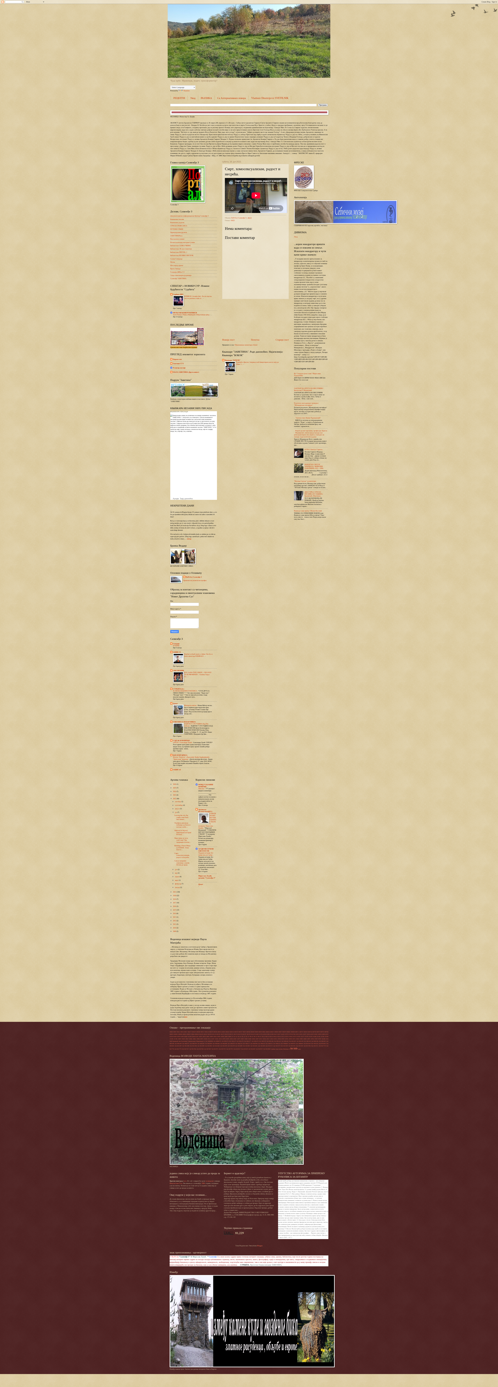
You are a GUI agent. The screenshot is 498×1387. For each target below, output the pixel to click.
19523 (275, 1039)
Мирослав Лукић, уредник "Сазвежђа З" (206, 877)
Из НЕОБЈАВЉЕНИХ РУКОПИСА (185, 691)
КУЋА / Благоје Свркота (313, 449)
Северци (176, 643)
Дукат (175, 703)
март (177, 880)
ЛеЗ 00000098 (209, 1041)
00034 (223, 1032)
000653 (272, 1032)
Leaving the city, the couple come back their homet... (181, 817)
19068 (198, 1039)
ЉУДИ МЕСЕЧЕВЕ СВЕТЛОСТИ (206, 850)
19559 (290, 1039)
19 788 (253, 1036)
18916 (215, 1036)
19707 (319, 1039)
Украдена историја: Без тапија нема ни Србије (205, 854)
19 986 (175, 1039)
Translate (187, 90)
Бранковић (175, 1041)
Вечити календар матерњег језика (182, 242)
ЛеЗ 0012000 (201, 1046)
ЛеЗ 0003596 (254, 1043)
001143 (214, 1034)
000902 (176, 1034)
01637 (279, 1034)
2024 (175, 791)
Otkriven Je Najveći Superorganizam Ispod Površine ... (182, 832)
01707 (286, 1034)
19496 (253, 1039)
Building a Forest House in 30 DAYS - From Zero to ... (182, 847)
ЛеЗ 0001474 (225, 1041)
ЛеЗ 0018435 (244, 1049)
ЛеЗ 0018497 (251, 1049)
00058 (260, 1032)
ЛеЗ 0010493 (322, 1043)
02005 (185, 1036)
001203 (218, 1034)
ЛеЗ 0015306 (307, 1046)
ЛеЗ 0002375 (185, 1043)
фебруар (178, 883)
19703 (316, 1039)
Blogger (259, 1245)
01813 (297, 1034)
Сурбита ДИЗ (178, 294)
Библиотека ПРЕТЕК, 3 (178, 252)
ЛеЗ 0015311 (314, 1046)
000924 (184, 1034)
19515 (260, 1039)
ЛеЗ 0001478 (255, 1041)
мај (176, 873)
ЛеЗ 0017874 (229, 1049)
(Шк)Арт (201, 788)
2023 (175, 795)
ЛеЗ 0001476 (240, 1041)
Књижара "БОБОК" (232, 360)
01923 (326, 1034)
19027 (187, 1039)
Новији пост (228, 339)
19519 (271, 1039)
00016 (182, 1032)
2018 (175, 899)
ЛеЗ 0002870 (231, 1043)
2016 (175, 906)
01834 (308, 1034)
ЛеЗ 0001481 (277, 1041)
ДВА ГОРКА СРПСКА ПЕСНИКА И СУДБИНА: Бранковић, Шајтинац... (314, 494)
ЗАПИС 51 (177, 652)
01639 (282, 1034)
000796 (326, 1032)
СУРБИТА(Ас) (178, 689)
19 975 (294, 1036)
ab (289, 1049)
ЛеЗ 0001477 (247, 1041)
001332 (227, 1034)
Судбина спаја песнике (277, 1049)
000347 (240, 1032)
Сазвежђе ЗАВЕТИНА (178, 278)
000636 (268, 1032)
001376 (236, 1034)
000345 (236, 1032)
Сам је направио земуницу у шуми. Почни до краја (182, 863)
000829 (172, 1034)
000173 (190, 1032)
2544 (327, 1039)
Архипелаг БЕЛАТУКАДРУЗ (205, 810)
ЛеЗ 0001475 (232, 1041)
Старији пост (282, 339)
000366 (248, 1032)
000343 (228, 1032)
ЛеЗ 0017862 (192, 1049)
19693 (301, 1039)
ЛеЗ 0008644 (299, 1043)
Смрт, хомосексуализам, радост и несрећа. (181, 855)
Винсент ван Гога (176, 1183)
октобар (178, 801)
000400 (253, 1032)
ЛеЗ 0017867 (207, 1049)
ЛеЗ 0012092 (261, 1046)
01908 (323, 1034)
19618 (297, 1039)
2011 (175, 924)
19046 (190, 1039)
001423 (253, 1034)
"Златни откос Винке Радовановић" (308, 418)
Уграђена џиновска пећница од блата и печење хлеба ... (182, 825)
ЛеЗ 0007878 (292, 1043)
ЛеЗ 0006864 (284, 1043)
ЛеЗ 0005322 (269, 1043)
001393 (249, 1034)
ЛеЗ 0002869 (223, 1043)
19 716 (233, 1036)
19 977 (302, 1036)
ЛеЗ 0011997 (178, 1046)
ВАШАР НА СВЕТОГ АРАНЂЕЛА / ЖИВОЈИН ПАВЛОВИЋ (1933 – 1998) (314, 466)
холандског (210, 1181)
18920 (218, 1036)
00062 (263, 1032)
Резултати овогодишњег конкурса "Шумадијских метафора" (306, 404)
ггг (204, 1041)
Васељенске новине (177, 239)
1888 (203, 1183)
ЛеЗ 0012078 (223, 1046)
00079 (318, 1032)
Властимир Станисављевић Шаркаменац (192, 1041)
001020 (201, 1034)
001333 (231, 1034)
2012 (175, 920)
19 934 (286, 1036)
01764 (293, 1034)
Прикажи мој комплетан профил (194, 580)
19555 (282, 1039)
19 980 (314, 1036)
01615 (275, 1034)
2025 (175, 788)
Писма (172, 262)
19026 (183, 1039)
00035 (244, 1032)
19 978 (306, 1036)
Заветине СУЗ (178, 363)
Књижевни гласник (177, 219)
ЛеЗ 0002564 (201, 1043)
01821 (233, 220)
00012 (178, 1032)
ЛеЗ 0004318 (261, 1043)
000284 (215, 1032)
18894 (211, 1036)
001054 (210, 1034)
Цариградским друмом (178, 232)
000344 (232, 1032)
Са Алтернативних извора (231, 98)
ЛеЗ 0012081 (246, 1046)
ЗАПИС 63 (177, 769)
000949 (197, 1034)
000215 (203, 1032)
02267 (196, 1036)
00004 (171, 1032)
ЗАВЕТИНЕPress (176, 235)
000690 (293, 1032)
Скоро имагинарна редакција (180, 275)
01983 (178, 1036)
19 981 (318, 1036)
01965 (175, 1036)
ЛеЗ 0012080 (238, 1046)
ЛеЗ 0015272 (269, 1046)
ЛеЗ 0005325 (276, 1043)
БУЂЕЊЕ (176, 646)
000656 (276, 1032)
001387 (244, 1034)
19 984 (326, 1036)
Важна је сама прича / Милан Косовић (308, 511)
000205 (194, 1032)
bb (291, 1048)
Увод (192, 98)
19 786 (249, 1036)
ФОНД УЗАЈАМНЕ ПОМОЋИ (205, 785)
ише (185, 1017)
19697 (308, 1039)
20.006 (323, 1039)
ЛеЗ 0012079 (231, 1046)
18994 (229, 1036)
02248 (189, 1036)
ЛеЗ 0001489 (178, 1043)
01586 (268, 1034)
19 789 (258, 1036)
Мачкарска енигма (190, 705)
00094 (193, 1034)
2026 (175, 784)
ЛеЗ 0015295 (299, 1046)
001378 (240, 1034)
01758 (290, 1034)
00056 (256, 1032)
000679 (284, 1032)
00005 (175, 1032)
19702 (312, 1039)
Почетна (255, 339)
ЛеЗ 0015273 (276, 1046)
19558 (286, 1039)
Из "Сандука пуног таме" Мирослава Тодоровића (307, 374)
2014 (175, 913)
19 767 (245, 1036)
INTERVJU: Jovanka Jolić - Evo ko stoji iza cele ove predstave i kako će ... (198, 297)
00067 (280, 1032)
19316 (220, 1039)
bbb (296, 1048)
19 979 (310, 1036)
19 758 (241, 1036)
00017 (185, 1032)
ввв (180, 1041)
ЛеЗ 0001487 (322, 1041)
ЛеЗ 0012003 (216, 1046)
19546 (279, 1039)
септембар (179, 805)
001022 (206, 1034)
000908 (180, 1034)
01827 (304, 1034)
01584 (264, 1034)
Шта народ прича (176, 265)
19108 (205, 1039)
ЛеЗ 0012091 (254, 1046)
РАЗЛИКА (206, 98)
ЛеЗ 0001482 (284, 1041)
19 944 (290, 1036)
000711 (297, 1032)
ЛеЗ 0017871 (215, 1049)
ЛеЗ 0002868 (216, 1043)
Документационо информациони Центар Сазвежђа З (189, 216)
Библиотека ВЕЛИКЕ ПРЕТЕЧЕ (181, 255)
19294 (216, 1039)
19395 (227, 1039)
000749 (314, 1032)
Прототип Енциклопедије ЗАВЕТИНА (266, 1265)
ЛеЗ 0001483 (292, 1041)
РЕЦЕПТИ (179, 98)
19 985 (171, 1039)
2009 (175, 931)
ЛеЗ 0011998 (185, 1046)
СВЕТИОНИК (178, 670)
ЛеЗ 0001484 (299, 1041)
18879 (204, 1036)
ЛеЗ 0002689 (208, 1043)
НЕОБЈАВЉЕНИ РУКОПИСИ (185, 312)
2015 (175, 910)
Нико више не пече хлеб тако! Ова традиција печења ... (182, 840)
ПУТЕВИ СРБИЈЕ (176, 229)
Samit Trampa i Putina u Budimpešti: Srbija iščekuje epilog (191, 315)
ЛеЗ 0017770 (178, 1049)
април (177, 876)
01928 (171, 1036)
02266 (193, 1036)
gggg (299, 1049)
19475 (238, 1039)
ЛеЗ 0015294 (292, 1046)
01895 (319, 1034)
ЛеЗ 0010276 (314, 1043)
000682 (288, 1032)
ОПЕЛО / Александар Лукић (182, 742)
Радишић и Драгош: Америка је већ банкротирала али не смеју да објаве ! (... (257, 363)
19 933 (282, 1036)
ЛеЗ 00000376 (217, 1041)
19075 (201, 1039)
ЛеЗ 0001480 (270, 1041)
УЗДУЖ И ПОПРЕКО (181, 740)
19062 (194, 1039)
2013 (175, 917)
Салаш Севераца (176, 259)
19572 (293, 1039)
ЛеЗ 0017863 (200, 1049)
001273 (223, 1034)
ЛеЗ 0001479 (262, 1041)
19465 (234, 1039)
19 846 (274, 1036)
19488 (246, 1039)
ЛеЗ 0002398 (193, 1043)
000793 (322, 1032)
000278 (211, 1032)
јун (176, 869)
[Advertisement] (255, 318)
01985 (182, 1036)
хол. (185, 1181)
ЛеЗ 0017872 (222, 1049)
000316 (220, 1032)
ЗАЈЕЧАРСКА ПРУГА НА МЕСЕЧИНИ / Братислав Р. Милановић (308, 389)
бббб (171, 1041)
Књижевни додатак (177, 222)
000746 (310, 1032)
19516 (264, 1039)
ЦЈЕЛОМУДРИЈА (180, 755)
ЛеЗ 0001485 (307, 1041)
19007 (179, 1039)
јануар (177, 887)
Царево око (177, 359)
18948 (222, 1036)
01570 (260, 1034)
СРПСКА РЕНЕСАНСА (178, 226)
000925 (189, 1034)
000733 (301, 1032)
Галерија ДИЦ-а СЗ (177, 272)
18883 (207, 1036)
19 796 (262, 1036)
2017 (175, 902)
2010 (175, 928)
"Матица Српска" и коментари (305, 481)
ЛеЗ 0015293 (284, 1046)
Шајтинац (285, 1049)
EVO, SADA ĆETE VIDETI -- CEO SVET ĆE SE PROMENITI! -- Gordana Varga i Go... (197, 674)
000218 (207, 1032)
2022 (175, 798)
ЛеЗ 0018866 (266, 1049)
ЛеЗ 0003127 (246, 1043)
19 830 (270, 1036)
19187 (212, 1039)
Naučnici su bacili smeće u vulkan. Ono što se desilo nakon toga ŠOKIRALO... (198, 655)
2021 (175, 892)
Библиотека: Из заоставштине (181, 249)
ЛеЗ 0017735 (322, 1046)
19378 (223, 1039)
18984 (226, 1036)
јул (176, 812)
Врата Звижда (175, 268)
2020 (175, 895)
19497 (257, 1039)
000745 (306, 1032)
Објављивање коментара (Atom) (246, 345)
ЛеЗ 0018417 (237, 1049)
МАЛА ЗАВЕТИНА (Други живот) (186, 372)
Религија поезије (179, 368)
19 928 (278, 1036)
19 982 (322, 1036)
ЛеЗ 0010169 (307, 1043)
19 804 (266, 1036)
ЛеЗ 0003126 (238, 1043)
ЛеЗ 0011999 (193, 1046)
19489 (249, 1039)
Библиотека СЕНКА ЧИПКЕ (180, 245)
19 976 (298, 1036)
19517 (268, 1039)
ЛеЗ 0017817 (185, 1049)
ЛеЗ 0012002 (208, 1046)
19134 (209, 1039)
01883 (315, 1034)
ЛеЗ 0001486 (314, 1041)
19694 (305, 1039)
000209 (198, 1032)
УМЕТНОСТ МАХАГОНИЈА (184, 722)
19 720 (237, 1036)
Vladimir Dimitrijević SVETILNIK (269, 98)
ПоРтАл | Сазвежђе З (194, 577)
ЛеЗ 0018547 (259, 1049)
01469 (257, 1034)
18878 (200, 1036)
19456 (231, 1039)
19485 (242, 1039)
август (177, 808)
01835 (312, 1034)
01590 (271, 1034)
